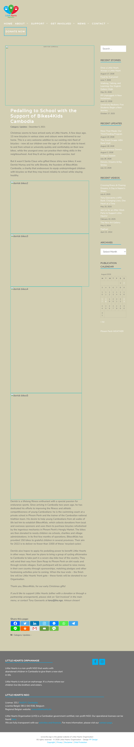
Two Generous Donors (111, 149)
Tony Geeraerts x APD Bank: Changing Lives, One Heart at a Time (113, 200)
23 (124, 300)
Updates (23, 127)
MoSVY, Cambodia (28, 702)
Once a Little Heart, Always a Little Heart (110, 69)
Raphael (104, 229)
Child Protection (80, 742)
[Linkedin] (34, 623)
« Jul (102, 321)
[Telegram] (73, 623)
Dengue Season (107, 155)
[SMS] (54, 628)
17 (102, 300)
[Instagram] (44, 623)
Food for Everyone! (109, 77)
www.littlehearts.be (41, 709)
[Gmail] (34, 628)
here (14, 719)
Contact (98, 23)
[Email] (44, 628)
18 (105, 300)
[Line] (15, 628)
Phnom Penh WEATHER (112, 331)
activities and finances (50, 722)
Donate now (15, 31)
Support (37, 23)
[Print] (25, 628)
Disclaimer (68, 742)
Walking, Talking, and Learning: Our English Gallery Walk (110, 86)
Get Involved (61, 23)
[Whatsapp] (63, 623)
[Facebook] (15, 623)
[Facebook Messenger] (54, 623)
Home (8, 23)
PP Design (93, 739)
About (20, 23)
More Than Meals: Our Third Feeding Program (111, 132)
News (82, 23)
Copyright (51, 742)
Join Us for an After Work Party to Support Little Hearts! (112, 213)
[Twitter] (25, 623)
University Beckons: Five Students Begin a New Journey (112, 107)
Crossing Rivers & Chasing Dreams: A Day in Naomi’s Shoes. (112, 188)
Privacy (59, 742)
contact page (105, 722)
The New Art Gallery (110, 222)
